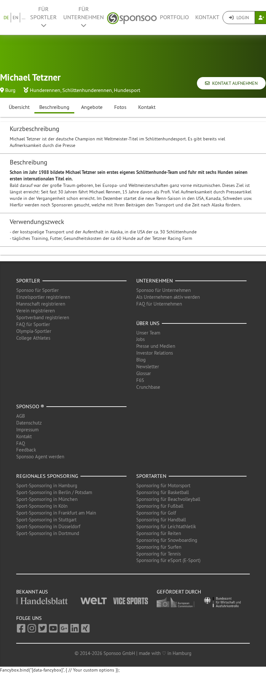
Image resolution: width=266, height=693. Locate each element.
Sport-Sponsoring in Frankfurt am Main (56, 513)
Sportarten (151, 476)
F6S (140, 380)
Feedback (26, 450)
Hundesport (127, 90)
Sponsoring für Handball (161, 519)
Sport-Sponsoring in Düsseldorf (48, 526)
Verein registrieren (35, 310)
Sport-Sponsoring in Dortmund (47, 533)
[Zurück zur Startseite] (132, 17)
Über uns (148, 323)
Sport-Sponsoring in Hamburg (46, 485)
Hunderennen (45, 90)
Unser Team (148, 333)
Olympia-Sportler (33, 331)
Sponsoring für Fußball (159, 506)
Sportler (28, 280)
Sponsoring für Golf (156, 513)
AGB (20, 416)
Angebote (92, 107)
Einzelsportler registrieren (43, 297)
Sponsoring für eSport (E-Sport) (168, 560)
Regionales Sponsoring (47, 476)
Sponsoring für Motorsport (163, 485)
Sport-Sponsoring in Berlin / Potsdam (54, 492)
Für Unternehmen (83, 13)
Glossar (143, 373)
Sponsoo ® (30, 406)
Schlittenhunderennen (87, 90)
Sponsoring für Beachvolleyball (168, 499)
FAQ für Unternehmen (159, 304)
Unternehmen (154, 280)
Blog (141, 360)
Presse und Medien (155, 346)
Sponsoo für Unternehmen (163, 290)
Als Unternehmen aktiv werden (168, 297)
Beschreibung (54, 107)
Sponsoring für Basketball (162, 492)
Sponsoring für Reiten (158, 533)
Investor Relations (154, 353)
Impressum (27, 429)
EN (15, 17)
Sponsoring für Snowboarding (166, 540)
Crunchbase (148, 387)
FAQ (20, 443)
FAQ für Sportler (33, 324)
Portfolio (174, 17)
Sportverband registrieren (42, 317)
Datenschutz (29, 423)
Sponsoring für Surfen (158, 547)
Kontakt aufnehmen (234, 83)
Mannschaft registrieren (40, 304)
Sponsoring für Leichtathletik (166, 526)
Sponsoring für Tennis (158, 554)
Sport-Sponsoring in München (47, 499)
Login (242, 17)
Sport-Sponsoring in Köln (41, 506)
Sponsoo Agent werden (40, 456)
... (23, 17)
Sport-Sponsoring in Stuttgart (46, 519)
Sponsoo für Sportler (37, 290)
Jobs (140, 339)
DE (6, 17)
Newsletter (147, 366)
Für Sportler (43, 13)
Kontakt (207, 17)
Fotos (120, 107)
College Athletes (33, 338)
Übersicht (19, 107)
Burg (10, 90)
